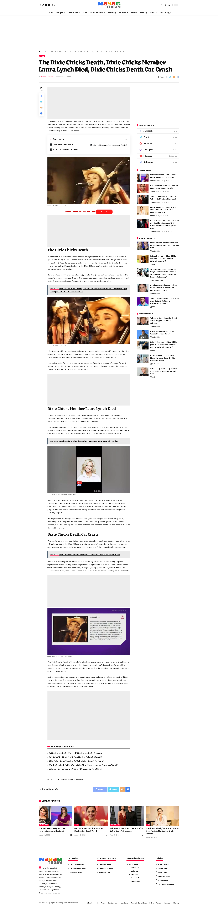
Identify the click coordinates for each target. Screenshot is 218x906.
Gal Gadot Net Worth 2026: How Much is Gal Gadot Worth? (75, 757)
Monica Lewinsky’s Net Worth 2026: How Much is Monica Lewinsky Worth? (83, 765)
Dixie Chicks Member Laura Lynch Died (110, 145)
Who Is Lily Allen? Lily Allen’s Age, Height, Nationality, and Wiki (163, 371)
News (47, 52)
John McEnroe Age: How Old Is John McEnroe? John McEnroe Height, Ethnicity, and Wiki (163, 344)
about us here (55, 893)
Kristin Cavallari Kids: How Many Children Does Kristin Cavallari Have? (162, 358)
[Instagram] (52, 5)
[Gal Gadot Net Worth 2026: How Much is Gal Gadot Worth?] (143, 188)
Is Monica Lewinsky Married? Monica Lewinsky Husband (76, 753)
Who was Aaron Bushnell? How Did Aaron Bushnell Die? (75, 769)
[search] (165, 5)
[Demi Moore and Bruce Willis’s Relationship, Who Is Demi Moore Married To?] (143, 288)
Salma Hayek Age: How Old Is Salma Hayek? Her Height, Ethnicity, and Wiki (163, 258)
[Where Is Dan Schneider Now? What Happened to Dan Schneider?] (143, 321)
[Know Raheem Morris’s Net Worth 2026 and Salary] (143, 334)
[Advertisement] (109, 32)
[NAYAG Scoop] (109, 5)
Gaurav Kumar (47, 77)
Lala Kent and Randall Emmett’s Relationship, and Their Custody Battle (164, 245)
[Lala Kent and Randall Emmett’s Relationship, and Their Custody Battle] (143, 246)
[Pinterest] (49, 5)
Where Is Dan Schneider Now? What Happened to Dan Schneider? (163, 320)
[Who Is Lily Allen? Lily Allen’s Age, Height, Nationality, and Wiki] (143, 371)
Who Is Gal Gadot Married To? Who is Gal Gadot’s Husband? (76, 761)
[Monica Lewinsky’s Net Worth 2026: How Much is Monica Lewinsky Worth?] (143, 210)
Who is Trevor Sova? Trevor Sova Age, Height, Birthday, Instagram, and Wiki (164, 301)
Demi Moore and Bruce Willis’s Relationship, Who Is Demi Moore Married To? (163, 287)
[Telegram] (54, 5)
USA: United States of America (70, 780)
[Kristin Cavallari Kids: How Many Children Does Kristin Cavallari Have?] (143, 358)
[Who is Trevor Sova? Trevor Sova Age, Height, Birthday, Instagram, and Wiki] (143, 301)
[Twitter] (42, 5)
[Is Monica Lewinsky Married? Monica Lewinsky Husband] (143, 178)
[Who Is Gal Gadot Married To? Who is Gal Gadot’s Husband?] (143, 199)
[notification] (161, 5)
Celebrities (156, 181)
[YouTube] (46, 5)
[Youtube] (158, 156)
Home (41, 52)
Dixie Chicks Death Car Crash (65, 149)
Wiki (154, 191)
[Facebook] (40, 5)
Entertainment (157, 280)
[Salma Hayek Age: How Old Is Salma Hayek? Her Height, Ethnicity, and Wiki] (143, 259)
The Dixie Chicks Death (62, 144)
